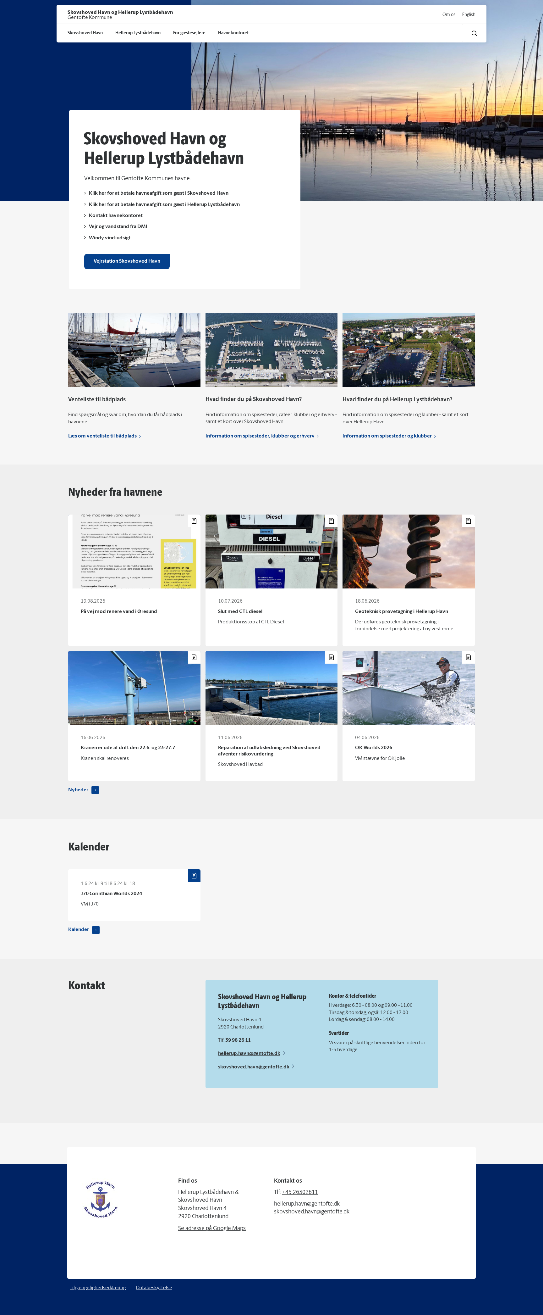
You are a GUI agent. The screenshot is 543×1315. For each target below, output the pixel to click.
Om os (448, 15)
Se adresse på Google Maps (212, 1229)
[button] (474, 33)
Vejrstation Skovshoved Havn (127, 261)
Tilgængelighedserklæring (98, 1287)
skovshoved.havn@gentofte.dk (253, 1067)
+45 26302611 (300, 1192)
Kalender (78, 929)
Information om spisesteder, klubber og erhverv (260, 436)
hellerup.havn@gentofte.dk (249, 1053)
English (468, 15)
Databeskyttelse (154, 1287)
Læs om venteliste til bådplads (102, 436)
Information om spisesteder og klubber (387, 436)
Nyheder (78, 790)
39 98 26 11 (238, 1040)
